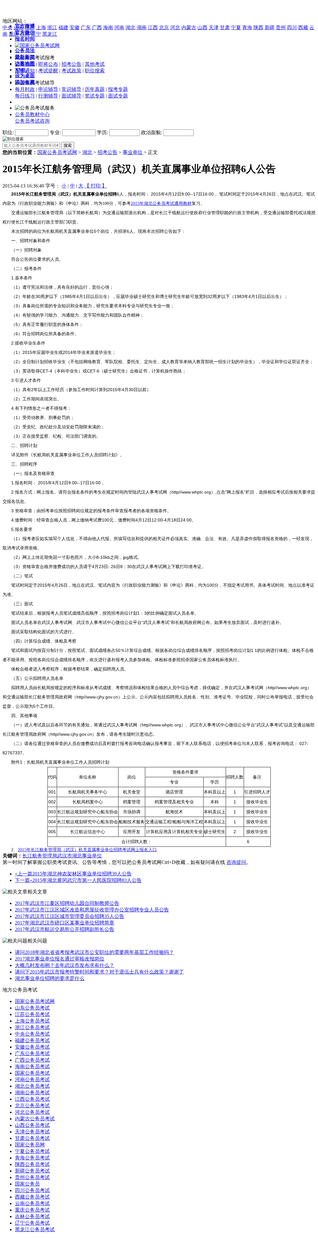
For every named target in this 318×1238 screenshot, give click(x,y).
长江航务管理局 (39, 855)
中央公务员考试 (32, 1034)
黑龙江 (49, 34)
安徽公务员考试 (32, 1047)
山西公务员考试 (32, 1125)
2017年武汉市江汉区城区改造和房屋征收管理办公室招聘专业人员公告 (92, 909)
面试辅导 (71, 95)
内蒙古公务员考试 (35, 1118)
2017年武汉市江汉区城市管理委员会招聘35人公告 (69, 916)
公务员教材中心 (32, 114)
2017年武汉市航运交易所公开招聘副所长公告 (64, 929)
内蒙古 (188, 27)
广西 (97, 27)
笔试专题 (95, 95)
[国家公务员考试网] (37, 45)
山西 (202, 27)
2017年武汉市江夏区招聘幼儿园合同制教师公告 (67, 903)
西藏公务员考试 (32, 1197)
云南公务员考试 (32, 1203)
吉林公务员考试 (32, 1216)
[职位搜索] (13, 138)
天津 (214, 27)
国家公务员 (27, 1183)
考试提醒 (48, 70)
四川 (292, 27)
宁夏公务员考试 (32, 1151)
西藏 (303, 27)
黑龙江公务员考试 (35, 1229)
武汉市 (64, 855)
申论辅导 (48, 89)
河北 (175, 27)
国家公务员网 (30, 1144)
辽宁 (36, 34)
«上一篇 (23, 873)
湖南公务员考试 (32, 1092)
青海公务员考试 (32, 1157)
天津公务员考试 (32, 1131)
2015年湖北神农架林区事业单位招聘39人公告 (82, 873)
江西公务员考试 (32, 1099)
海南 (108, 27)
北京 (164, 27)
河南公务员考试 (32, 1079)
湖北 (130, 27)
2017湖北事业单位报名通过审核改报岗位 (59, 958)
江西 (153, 27)
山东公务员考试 (32, 1007)
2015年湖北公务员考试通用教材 (161, 203)
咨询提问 (236, 862)
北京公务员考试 (32, 1105)
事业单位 (133, 152)
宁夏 (236, 27)
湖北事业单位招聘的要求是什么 (49, 978)
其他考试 (95, 64)
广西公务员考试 (32, 1060)
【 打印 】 (95, 185)
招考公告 (71, 64)
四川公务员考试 (32, 1190)
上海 (41, 27)
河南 (119, 27)
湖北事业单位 (87, 855)
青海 (247, 27)
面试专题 (118, 95)
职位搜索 (95, 70)
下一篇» (23, 880)
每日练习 (25, 95)
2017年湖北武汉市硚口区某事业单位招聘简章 (64, 922)
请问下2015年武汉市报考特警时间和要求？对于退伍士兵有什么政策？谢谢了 (99, 971)
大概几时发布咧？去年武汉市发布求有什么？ (64, 965)
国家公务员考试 (32, 1073)
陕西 (258, 27)
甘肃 (225, 27)
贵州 (281, 27)
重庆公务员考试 (32, 1210)
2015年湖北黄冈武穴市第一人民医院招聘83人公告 (87, 880)
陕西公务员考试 (32, 1164)
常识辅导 (71, 89)
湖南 (142, 27)
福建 (63, 27)
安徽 (75, 27)
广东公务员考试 (32, 1053)
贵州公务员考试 (32, 1177)
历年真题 (95, 89)
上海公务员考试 (32, 1020)
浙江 (52, 27)
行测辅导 (48, 95)
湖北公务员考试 (32, 1086)
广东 (86, 27)
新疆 (270, 27)
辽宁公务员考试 (32, 1223)
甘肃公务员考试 (32, 1138)
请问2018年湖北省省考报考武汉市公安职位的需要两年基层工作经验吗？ (94, 952)
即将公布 (48, 64)
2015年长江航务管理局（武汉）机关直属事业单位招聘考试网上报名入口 (87, 849)
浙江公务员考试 (32, 1027)
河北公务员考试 (32, 1112)
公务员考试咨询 (32, 121)
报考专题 (118, 89)
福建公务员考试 (32, 1040)
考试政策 (71, 70)
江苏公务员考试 (32, 1014)
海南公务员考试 (32, 1066)
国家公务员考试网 (57, 152)
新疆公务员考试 (32, 1170)
